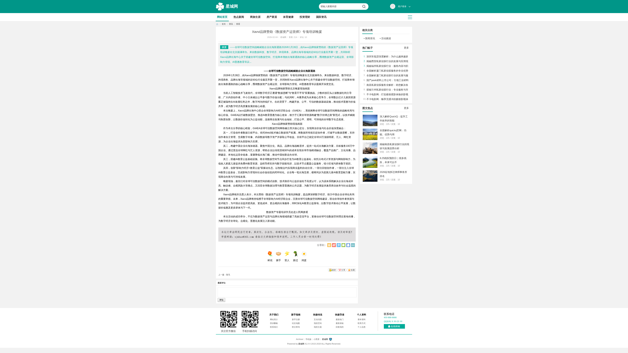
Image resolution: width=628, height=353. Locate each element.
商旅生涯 (255, 17)
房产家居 (272, 17)
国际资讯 (321, 17)
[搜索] (365, 6)
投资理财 (305, 17)
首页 (217, 24)
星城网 (232, 6)
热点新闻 (239, 17)
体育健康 (288, 17)
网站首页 (222, 17)
